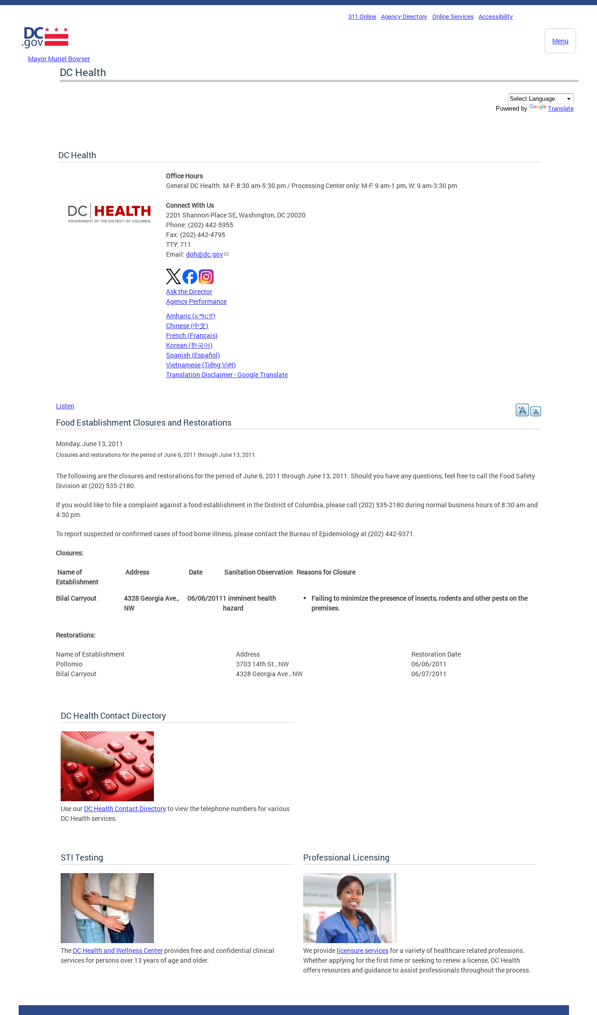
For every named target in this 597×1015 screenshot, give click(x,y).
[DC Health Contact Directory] (107, 798)
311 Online (362, 16)
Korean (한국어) (189, 345)
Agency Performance (196, 301)
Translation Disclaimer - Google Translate (227, 374)
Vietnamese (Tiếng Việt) (201, 364)
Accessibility (496, 16)
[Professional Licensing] (349, 940)
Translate (561, 108)
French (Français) (192, 335)
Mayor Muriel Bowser (59, 58)
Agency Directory (404, 16)
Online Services (453, 16)
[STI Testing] (107, 940)
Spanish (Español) (193, 354)
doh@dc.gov (204, 254)
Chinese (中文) (187, 325)
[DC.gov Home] (45, 51)
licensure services (363, 950)
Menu (560, 40)
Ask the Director (189, 291)
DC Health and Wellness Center (118, 950)
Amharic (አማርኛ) (190, 315)
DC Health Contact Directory (125, 808)
